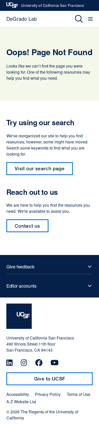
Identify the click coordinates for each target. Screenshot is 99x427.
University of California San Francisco (52, 7)
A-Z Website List (21, 402)
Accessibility (17, 394)
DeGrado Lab (21, 18)
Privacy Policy (48, 394)
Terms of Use (78, 394)
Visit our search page (39, 168)
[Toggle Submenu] (49, 266)
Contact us (31, 227)
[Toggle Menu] (91, 19)
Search (75, 19)
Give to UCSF (59, 380)
